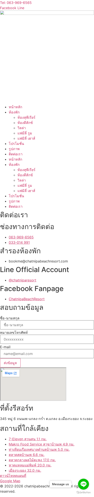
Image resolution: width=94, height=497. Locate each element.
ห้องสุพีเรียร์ (26, 117)
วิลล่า (21, 128)
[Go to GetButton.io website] (84, 492)
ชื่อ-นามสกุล (9, 318)
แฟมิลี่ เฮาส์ (26, 138)
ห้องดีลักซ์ (25, 122)
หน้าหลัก (15, 107)
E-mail (5, 347)
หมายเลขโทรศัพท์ (14, 332)
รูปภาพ (14, 149)
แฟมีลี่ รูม (24, 133)
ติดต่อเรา (16, 154)
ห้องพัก (14, 112)
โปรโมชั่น (16, 143)
